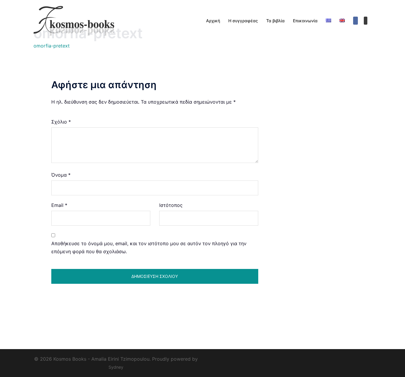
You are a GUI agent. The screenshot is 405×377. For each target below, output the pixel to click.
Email (59, 205)
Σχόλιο (61, 122)
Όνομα (61, 175)
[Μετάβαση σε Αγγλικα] (342, 20)
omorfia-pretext (52, 46)
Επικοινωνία (305, 20)
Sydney (116, 367)
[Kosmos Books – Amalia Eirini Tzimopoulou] (80, 20)
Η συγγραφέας (243, 20)
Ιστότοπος (171, 205)
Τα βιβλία (275, 20)
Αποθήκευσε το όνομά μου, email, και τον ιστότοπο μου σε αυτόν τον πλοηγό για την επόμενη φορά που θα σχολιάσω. (148, 247)
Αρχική (213, 20)
